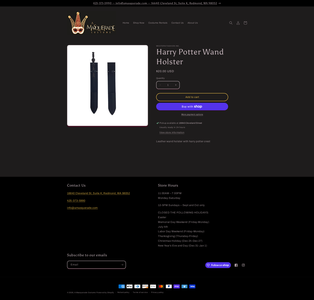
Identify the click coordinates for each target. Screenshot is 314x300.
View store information (171, 132)
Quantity (160, 78)
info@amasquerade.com (82, 207)
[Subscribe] (122, 265)
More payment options (192, 114)
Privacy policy (157, 292)
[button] (231, 23)
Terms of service (140, 292)
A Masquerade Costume (85, 292)
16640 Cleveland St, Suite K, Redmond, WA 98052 (98, 193)
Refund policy (123, 292)
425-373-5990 (76, 200)
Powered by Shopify (105, 292)
